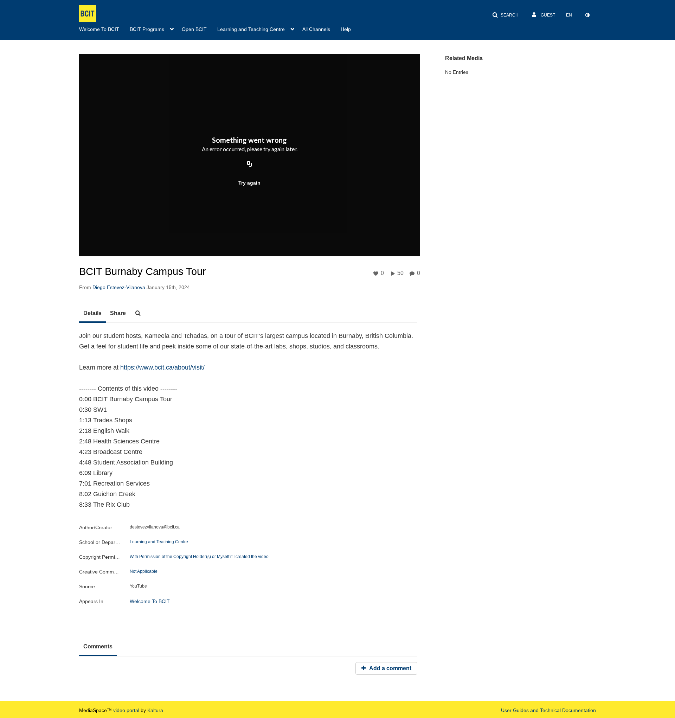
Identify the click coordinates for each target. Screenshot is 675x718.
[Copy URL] (249, 164)
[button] (505, 15)
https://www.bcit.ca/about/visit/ (162, 367)
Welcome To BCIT (150, 601)
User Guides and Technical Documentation (548, 710)
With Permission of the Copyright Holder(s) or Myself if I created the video (199, 556)
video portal (126, 710)
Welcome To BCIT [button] (99, 29)
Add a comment (389, 668)
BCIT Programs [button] (147, 29)
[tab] (92, 313)
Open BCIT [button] (194, 29)
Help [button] (346, 29)
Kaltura (155, 710)
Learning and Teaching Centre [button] (251, 29)
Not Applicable (144, 571)
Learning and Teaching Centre (159, 542)
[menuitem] (104, 28)
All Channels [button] (316, 29)
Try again (249, 183)
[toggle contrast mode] (587, 15)
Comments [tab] (97, 646)
